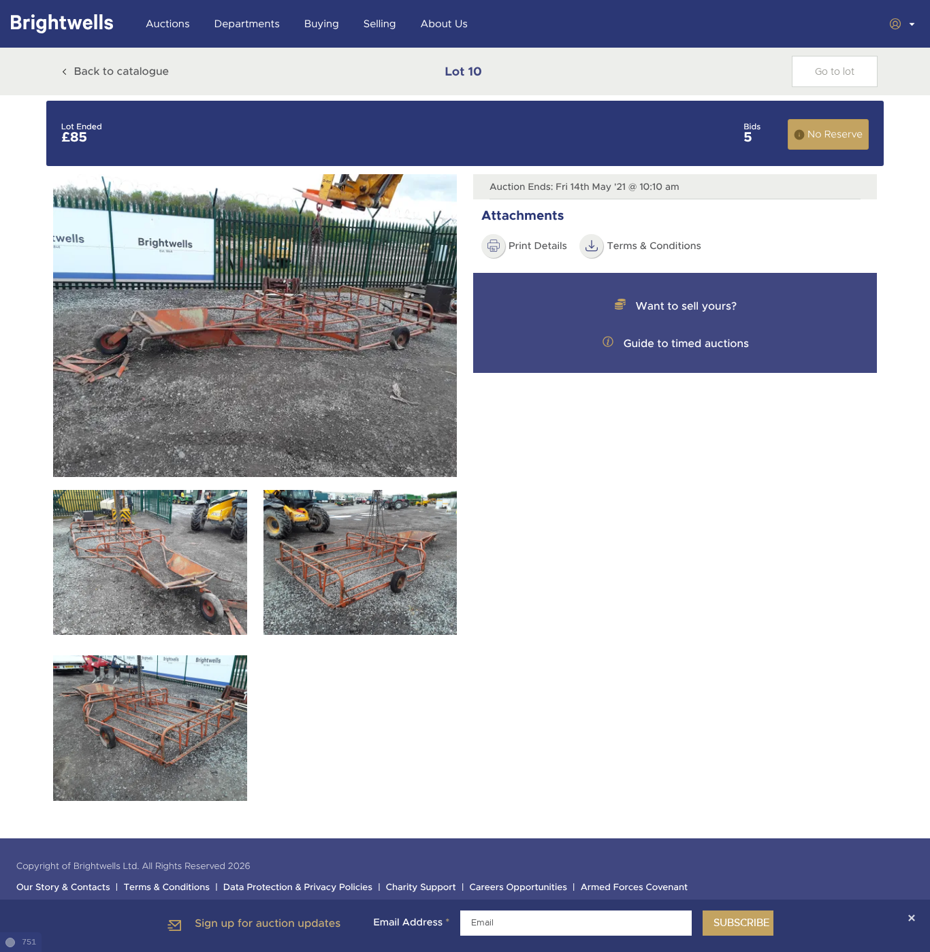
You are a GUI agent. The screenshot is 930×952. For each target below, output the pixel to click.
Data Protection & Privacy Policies (297, 887)
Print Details (538, 246)
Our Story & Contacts (63, 887)
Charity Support (421, 887)
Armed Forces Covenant (634, 887)
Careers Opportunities (518, 887)
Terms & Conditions (166, 887)
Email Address (411, 923)
